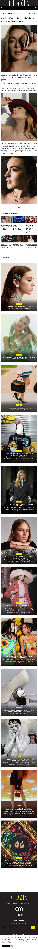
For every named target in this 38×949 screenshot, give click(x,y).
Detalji (16, 13)
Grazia (3, 13)
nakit (19, 207)
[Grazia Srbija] (19, 897)
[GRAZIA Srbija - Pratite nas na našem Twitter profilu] (19, 915)
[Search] (36, 8)
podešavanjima (6, 942)
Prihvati (6, 946)
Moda (10, 13)
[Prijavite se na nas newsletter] (33, 927)
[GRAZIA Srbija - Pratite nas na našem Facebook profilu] (16, 915)
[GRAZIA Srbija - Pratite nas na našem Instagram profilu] (22, 915)
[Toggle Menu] (1, 8)
